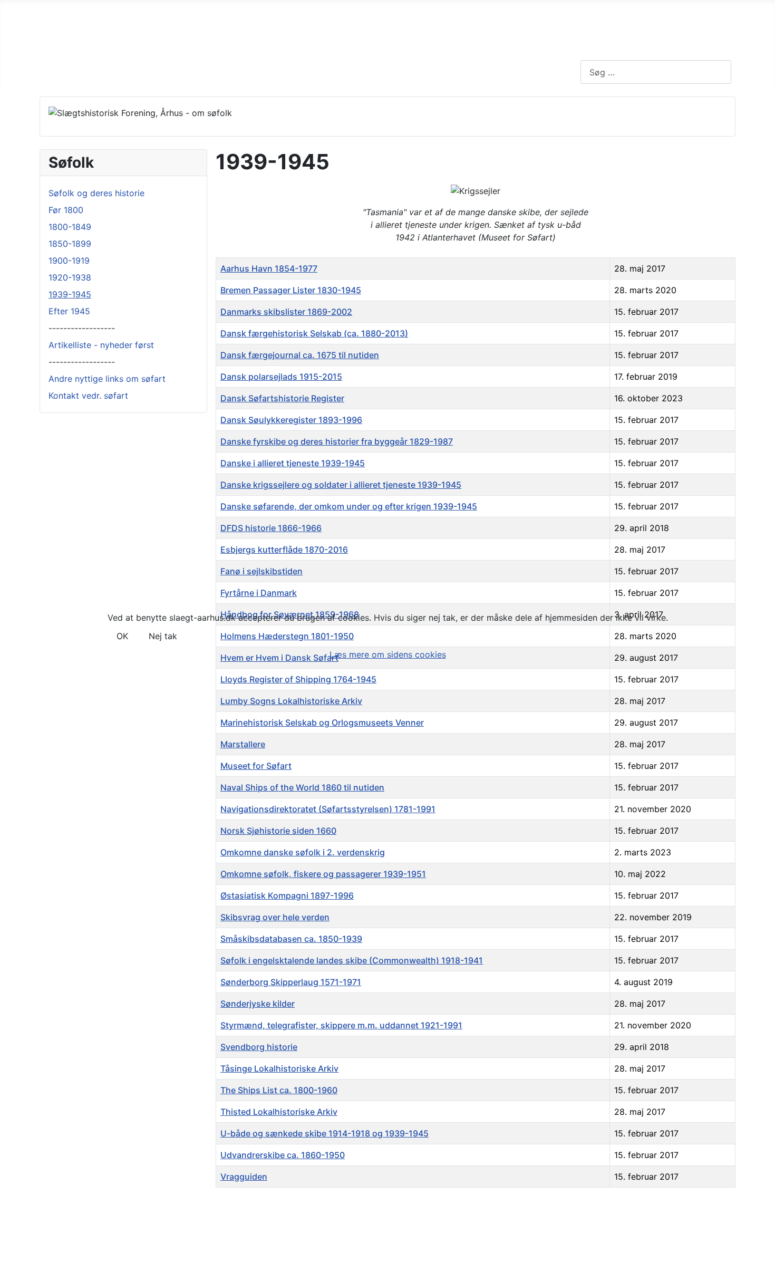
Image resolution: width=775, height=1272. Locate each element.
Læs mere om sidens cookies (388, 654)
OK (122, 636)
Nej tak (163, 636)
